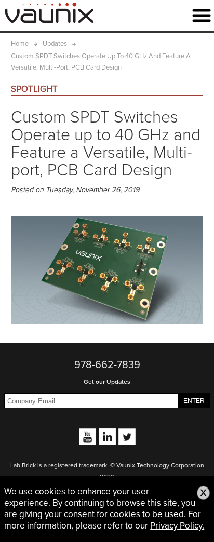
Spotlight (34, 89)
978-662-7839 (107, 365)
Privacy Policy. (177, 525)
